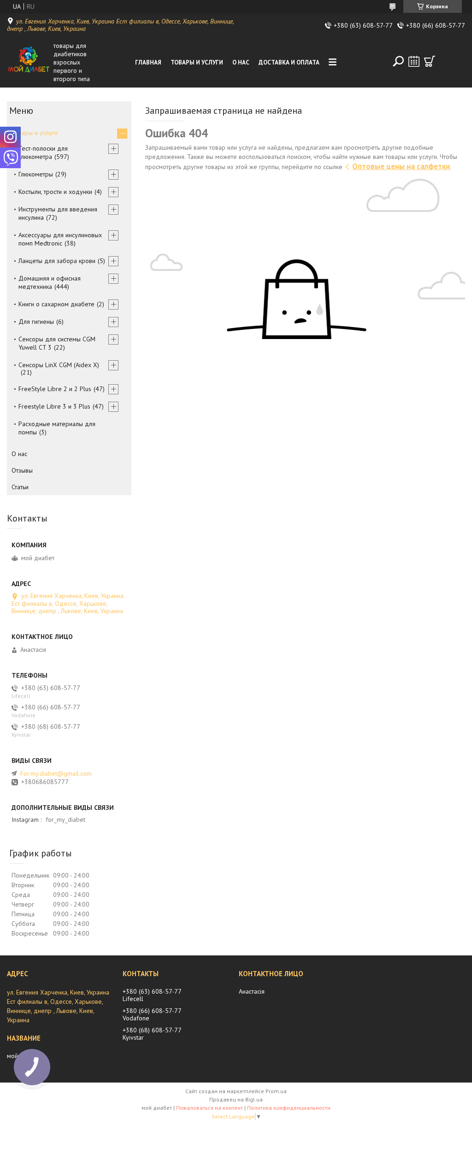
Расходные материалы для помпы (56, 428)
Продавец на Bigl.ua (236, 1099)
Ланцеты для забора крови (56, 261)
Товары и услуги (197, 62)
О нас (240, 62)
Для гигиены (36, 321)
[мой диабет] (28, 62)
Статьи (20, 487)
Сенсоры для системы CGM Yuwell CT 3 (56, 343)
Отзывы (22, 470)
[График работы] (413, 61)
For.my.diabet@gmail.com (56, 773)
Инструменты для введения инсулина (57, 213)
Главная (148, 62)
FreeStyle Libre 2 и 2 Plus (54, 389)
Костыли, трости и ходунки (55, 191)
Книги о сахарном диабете (56, 304)
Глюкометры (35, 174)
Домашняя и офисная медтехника (49, 282)
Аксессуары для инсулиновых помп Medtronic (60, 239)
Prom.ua (276, 1091)
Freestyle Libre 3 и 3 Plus (54, 406)
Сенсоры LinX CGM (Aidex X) (58, 365)
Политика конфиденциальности (288, 1107)
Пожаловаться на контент (209, 1107)
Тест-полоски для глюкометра (43, 152)
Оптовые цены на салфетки (401, 166)
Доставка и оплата (289, 62)
